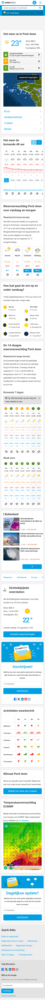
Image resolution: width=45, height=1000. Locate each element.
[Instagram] (29, 699)
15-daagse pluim (25, 955)
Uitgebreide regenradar (28, 78)
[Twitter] (18, 699)
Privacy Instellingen (8, 996)
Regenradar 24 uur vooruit (12, 941)
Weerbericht (32, 941)
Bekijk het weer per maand (22, 791)
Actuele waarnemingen (22, 634)
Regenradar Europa (24, 945)
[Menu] (40, 3)
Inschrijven (22, 690)
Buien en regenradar (9, 936)
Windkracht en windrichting (12, 950)
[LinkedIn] (22, 699)
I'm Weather (24, 820)
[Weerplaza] (8, 2)
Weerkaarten (6, 945)
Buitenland (11, 514)
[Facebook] (15, 699)
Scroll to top (41, 996)
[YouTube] (25, 699)
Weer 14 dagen (7, 955)
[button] (22, 90)
